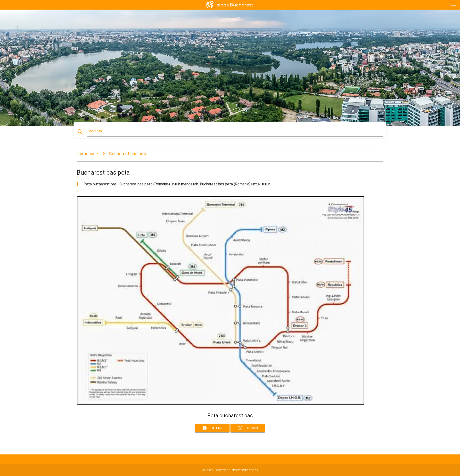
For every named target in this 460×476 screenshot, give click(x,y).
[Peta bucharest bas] (220, 403)
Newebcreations (244, 470)
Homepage (87, 153)
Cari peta (94, 131)
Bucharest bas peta (128, 153)
